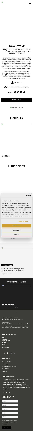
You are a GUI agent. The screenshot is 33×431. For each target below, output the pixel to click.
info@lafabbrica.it (5, 322)
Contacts (16, 100)
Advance (4, 371)
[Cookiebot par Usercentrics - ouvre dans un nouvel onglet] (24, 196)
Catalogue (18, 82)
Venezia (4, 342)
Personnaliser (15, 230)
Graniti (4, 344)
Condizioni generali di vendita (22, 327)
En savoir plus (6, 392)
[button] (15, 92)
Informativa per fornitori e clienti (11, 327)
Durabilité (5, 364)
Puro (3, 337)
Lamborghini (6, 368)
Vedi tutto (5, 347)
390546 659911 (7, 320)
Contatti (10, 328)
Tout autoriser (16, 225)
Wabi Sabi (4, 339)
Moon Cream (6, 341)
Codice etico (19, 326)
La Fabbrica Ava (6, 361)
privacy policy (5, 424)
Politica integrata (5, 328)
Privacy (23, 326)
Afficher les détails (23, 221)
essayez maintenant (6, 273)
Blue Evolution (8, 305)
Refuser (16, 234)
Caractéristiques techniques (18, 87)
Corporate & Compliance (9, 366)
